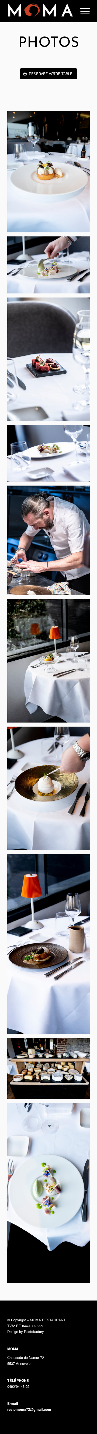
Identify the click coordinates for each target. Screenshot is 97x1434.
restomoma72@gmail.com (29, 1409)
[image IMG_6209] (50, 455)
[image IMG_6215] (50, 1195)
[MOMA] (40, 11)
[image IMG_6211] (50, 663)
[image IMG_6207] (50, 267)
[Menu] (82, 11)
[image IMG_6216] (50, 173)
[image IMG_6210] (50, 542)
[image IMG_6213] (50, 946)
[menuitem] (82, 11)
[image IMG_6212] (50, 790)
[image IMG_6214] (50, 1070)
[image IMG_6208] (50, 361)
